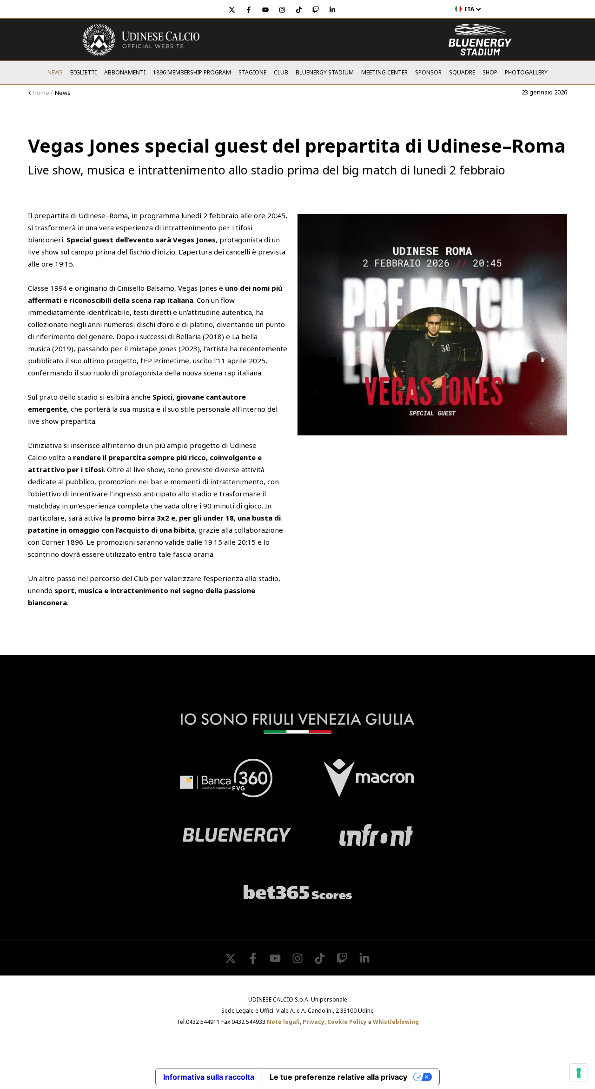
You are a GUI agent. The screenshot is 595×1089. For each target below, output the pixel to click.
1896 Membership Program (192, 72)
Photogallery (526, 72)
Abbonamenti (124, 72)
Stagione (252, 72)
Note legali (283, 1022)
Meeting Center (384, 72)
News (55, 72)
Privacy (313, 1022)
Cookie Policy (347, 1022)
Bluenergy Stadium (325, 72)
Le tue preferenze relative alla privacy (338, 1077)
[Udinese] (140, 40)
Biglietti (83, 72)
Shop (490, 72)
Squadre (462, 72)
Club (281, 72)
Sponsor (428, 72)
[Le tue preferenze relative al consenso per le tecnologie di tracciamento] (579, 1073)
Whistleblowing (396, 1022)
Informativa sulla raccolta (208, 1077)
